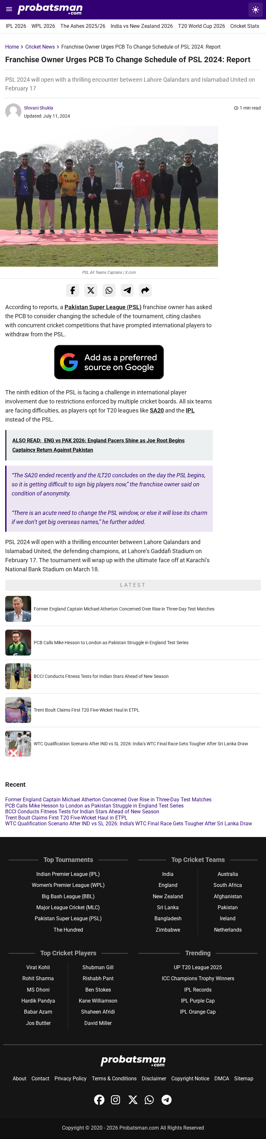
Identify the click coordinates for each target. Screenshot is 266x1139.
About (19, 1078)
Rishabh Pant (98, 978)
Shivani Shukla (38, 107)
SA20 (157, 410)
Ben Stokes (98, 990)
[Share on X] (90, 290)
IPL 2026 (16, 26)
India (168, 874)
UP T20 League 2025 (198, 967)
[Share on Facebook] (72, 290)
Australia (228, 874)
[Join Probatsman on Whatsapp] (150, 1103)
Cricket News (40, 47)
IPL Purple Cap (198, 1001)
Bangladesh (168, 918)
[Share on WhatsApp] (109, 290)
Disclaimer (154, 1078)
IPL (190, 410)
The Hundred (68, 930)
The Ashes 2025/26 (82, 26)
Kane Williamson (98, 1001)
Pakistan (228, 907)
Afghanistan (228, 896)
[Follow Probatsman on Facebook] (100, 1103)
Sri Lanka (168, 907)
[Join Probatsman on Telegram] (167, 1103)
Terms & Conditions (114, 1078)
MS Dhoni (38, 990)
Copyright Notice (190, 1078)
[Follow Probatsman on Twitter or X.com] (133, 1103)
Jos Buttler (38, 1023)
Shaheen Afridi (98, 1012)
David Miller (98, 1023)
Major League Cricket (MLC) (68, 907)
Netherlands (228, 930)
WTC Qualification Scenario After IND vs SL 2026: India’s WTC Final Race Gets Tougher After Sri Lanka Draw (141, 743)
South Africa (227, 885)
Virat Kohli (38, 967)
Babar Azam (38, 1012)
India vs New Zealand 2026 (142, 26)
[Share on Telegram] (127, 290)
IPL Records (198, 990)
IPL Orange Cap (198, 1012)
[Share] (145, 290)
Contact (40, 1078)
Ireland (228, 918)
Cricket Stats (244, 26)
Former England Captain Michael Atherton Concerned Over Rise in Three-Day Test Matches (124, 608)
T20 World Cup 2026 (201, 26)
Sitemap (243, 1078)
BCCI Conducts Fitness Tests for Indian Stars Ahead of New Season (101, 676)
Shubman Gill (98, 967)
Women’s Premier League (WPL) (68, 885)
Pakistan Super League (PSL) (103, 307)
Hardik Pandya (38, 1001)
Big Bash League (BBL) (68, 896)
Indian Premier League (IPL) (68, 874)
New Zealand (168, 896)
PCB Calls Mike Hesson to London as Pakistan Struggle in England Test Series (111, 642)
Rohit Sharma (38, 978)
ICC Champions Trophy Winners (198, 978)
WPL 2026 (43, 26)
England (168, 885)
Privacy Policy (70, 1078)
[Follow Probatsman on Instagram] (117, 1103)
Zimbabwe (168, 930)
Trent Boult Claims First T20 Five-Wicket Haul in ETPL (86, 710)
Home (12, 47)
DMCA (221, 1078)
